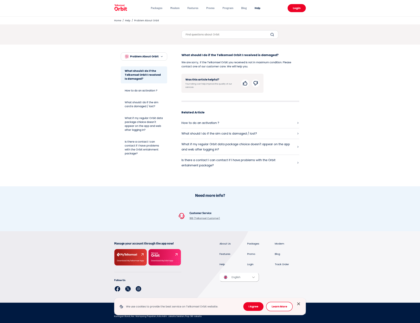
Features (192, 8)
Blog (244, 8)
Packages (156, 8)
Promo (210, 8)
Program (227, 8)
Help (257, 8)
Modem (174, 8)
